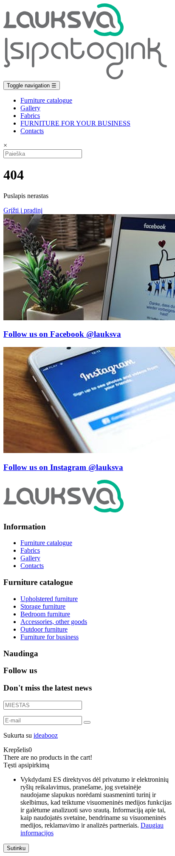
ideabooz (46, 735)
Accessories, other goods (53, 621)
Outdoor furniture (44, 629)
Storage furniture (42, 606)
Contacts (32, 130)
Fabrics (30, 115)
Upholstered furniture (49, 598)
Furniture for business (49, 637)
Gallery (30, 108)
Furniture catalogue (46, 100)
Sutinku (16, 848)
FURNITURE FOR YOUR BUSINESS (75, 123)
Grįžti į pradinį (22, 210)
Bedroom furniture (45, 614)
